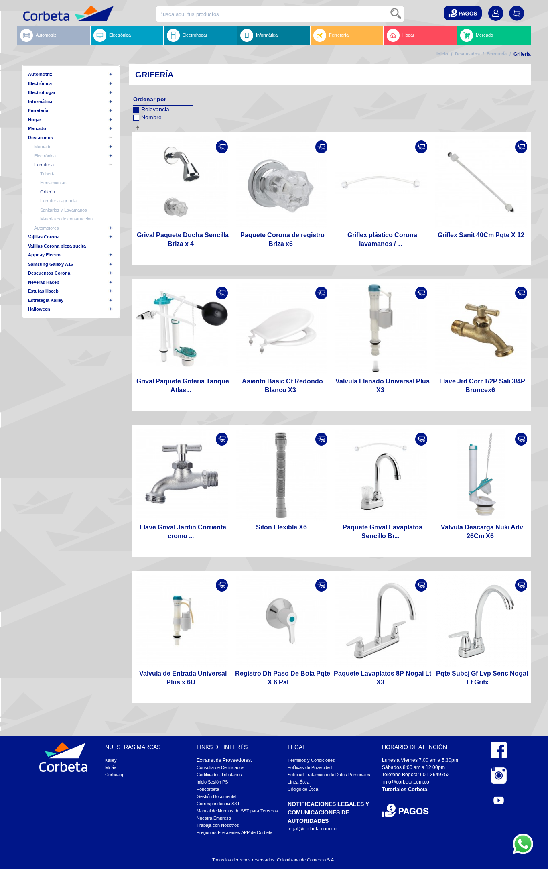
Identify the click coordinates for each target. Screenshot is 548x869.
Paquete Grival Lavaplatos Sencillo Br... (382, 531)
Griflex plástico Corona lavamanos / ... (382, 239)
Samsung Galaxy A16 (50, 264)
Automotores (46, 228)
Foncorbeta (208, 789)
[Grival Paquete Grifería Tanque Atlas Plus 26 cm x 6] (182, 329)
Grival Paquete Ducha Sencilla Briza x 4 (183, 239)
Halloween (39, 309)
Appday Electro (44, 254)
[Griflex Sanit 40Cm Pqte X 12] (481, 182)
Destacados (467, 53)
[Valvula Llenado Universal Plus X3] (381, 329)
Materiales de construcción (66, 218)
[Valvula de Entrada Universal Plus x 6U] (182, 621)
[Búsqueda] (396, 14)
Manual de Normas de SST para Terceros (237, 810)
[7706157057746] (381, 621)
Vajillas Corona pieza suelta (57, 246)
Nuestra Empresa (214, 818)
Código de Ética (303, 789)
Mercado (484, 35)
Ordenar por (149, 99)
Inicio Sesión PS (212, 781)
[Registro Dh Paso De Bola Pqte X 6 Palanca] (282, 621)
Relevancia (155, 109)
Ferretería (339, 35)
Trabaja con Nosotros (218, 825)
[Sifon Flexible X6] (282, 475)
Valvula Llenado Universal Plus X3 (382, 385)
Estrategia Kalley (45, 300)
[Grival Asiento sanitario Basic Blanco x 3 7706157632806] (282, 329)
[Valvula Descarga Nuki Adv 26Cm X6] (481, 475)
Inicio (442, 53)
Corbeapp (114, 774)
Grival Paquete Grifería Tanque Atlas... (182, 385)
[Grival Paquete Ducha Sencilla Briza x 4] (182, 182)
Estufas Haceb (43, 291)
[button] (463, 13)
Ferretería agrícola (58, 200)
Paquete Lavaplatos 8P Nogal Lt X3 (382, 678)
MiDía (110, 767)
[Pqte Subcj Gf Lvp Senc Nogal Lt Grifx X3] (481, 621)
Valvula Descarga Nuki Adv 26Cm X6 (482, 531)
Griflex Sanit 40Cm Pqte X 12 (481, 235)
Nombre (151, 117)
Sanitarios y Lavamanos (63, 210)
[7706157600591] (381, 475)
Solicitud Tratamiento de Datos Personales (329, 774)
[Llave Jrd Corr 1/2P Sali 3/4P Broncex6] (481, 329)
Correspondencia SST (218, 803)
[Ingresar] (222, 146)
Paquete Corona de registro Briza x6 (282, 239)
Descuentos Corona (49, 273)
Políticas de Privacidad (310, 767)
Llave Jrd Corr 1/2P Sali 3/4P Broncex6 (482, 385)
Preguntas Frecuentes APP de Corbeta (234, 832)
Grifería (47, 191)
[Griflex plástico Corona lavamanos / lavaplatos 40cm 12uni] (381, 182)
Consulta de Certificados (220, 767)
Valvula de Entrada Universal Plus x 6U (183, 678)
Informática (267, 35)
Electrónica (120, 35)
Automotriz (46, 35)
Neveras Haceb (43, 282)
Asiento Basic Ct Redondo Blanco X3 (282, 385)
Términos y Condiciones (311, 760)
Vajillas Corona (43, 236)
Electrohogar (195, 35)
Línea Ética (298, 781)
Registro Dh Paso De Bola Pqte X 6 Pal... (282, 678)
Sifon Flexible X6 (281, 527)
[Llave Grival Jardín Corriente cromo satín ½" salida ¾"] (182, 475)
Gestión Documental (216, 796)
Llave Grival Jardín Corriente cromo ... (183, 531)
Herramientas (53, 182)
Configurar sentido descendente (139, 128)
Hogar (408, 35)
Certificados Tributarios (219, 774)
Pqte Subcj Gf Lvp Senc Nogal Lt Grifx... (482, 678)
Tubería (47, 173)
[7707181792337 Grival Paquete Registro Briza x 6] (282, 182)
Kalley (111, 760)
